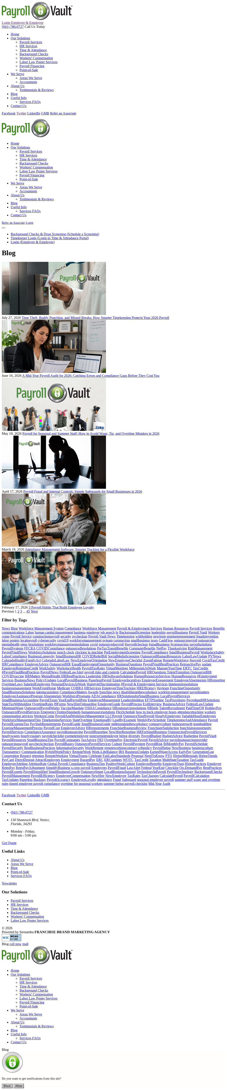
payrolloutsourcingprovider (188, 740)
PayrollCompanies (67, 740)
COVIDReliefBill (94, 656)
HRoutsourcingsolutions (129, 708)
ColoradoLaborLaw (56, 660)
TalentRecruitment (172, 708)
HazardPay (87, 760)
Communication (33, 752)
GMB (45, 113)
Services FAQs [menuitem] (30, 102)
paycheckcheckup (41, 744)
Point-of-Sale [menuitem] (29, 70)
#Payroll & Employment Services (144, 684)
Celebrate (95, 756)
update (206, 664)
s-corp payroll (80, 768)
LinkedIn (33, 113)
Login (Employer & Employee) (33, 242)
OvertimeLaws (12, 684)
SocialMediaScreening (123, 656)
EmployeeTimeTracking (119, 688)
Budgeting (191, 736)
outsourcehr (206, 640)
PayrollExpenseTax (15, 724)
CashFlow (166, 640)
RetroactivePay (190, 664)
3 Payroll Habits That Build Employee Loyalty (61, 607)
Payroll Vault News (101, 636)
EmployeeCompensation (73, 776)
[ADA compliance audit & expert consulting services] (11, 940)
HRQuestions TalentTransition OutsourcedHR (179, 672)
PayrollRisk (154, 744)
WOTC (128, 760)
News (6, 628)
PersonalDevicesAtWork (68, 684)
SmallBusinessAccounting (20, 700)
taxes (154, 640)
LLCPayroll (113, 716)
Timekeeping (125, 636)
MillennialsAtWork (142, 668)
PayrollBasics (64, 744)
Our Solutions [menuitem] (20, 38)
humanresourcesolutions (98, 712)
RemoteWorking (56, 756)
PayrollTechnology (180, 772)
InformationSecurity (70, 748)
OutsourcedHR (60, 664)
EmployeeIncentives (126, 680)
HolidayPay (213, 708)
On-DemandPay (190, 768)
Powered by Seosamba (56, 932)
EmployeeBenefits (149, 764)
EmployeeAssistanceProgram (22, 696)
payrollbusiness (177, 632)
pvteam (107, 640)
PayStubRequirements (45, 724)
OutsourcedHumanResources (160, 656)
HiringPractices (195, 764)
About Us (17, 860)
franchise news (109, 692)
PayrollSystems (12, 648)
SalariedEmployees (36, 684)
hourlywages (11, 736)
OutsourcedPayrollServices (21, 712)
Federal (146, 768)
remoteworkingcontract (120, 748)
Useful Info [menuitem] (19, 98)
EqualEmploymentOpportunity (93, 664)
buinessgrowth (182, 724)
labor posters (11, 640)
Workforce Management (99, 628)
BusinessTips (95, 764)
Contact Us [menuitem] (18, 106)
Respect (25, 756)
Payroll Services (201, 628)
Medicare (63, 688)
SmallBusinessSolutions (18, 692)
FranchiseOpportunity (185, 688)
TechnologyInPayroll (151, 772)
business (80, 632)
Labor (29, 632)
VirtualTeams (78, 756)
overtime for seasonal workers (82, 783)
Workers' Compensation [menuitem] (36, 58)
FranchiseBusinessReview (128, 728)
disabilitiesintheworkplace (139, 692)
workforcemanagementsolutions (67, 644)
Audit (166, 783)
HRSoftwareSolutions (117, 676)
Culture (117, 744)
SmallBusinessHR (68, 656)
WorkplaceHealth (69, 668)
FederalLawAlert (71, 672)
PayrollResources (14, 740)
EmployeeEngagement (157, 680)
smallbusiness (140, 640)
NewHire (97, 776)
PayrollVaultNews (14, 652)
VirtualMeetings (117, 668)
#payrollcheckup (136, 644)
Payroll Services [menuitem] (31, 42)
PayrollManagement (16, 776)
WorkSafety (47, 668)
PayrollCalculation (196, 776)
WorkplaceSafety (212, 652)
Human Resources (176, 628)
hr (116, 632)
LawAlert (133, 768)
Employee (214, 764)
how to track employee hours (156, 712)
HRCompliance (13, 664)
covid (94, 644)
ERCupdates (113, 760)
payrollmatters (199, 692)
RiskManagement (200, 648)
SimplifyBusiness (58, 768)
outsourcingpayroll (15, 744)
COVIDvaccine (13, 676)
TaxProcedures (175, 700)
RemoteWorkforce (176, 660)
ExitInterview (152, 704)
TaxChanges (150, 776)
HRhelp (152, 708)
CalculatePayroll (171, 776)
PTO (168, 756)
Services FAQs (21, 876)
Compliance (73, 628)
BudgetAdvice (172, 736)
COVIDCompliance (50, 648)
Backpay (39, 780)
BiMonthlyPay (173, 744)
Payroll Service (21, 636)
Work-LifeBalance (105, 752)
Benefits (219, 628)
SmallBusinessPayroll (184, 652)
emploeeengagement (181, 636)
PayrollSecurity (12, 748)
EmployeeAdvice (73, 728)
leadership (158, 632)
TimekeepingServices (57, 720)
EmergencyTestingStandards (60, 712)
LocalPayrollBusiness (72, 680)
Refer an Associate (63, 113)
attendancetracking (190, 712)
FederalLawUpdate (199, 704)
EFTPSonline (154, 700)
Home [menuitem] (15, 34)
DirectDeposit (24, 760)
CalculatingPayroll (133, 672)
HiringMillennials (185, 756)
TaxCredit (141, 760)
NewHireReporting (122, 732)
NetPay (161, 648)
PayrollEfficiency (43, 776)
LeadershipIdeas (132, 700)
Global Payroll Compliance (66, 764)
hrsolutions (36, 644)
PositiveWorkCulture (120, 764)
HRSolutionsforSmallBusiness (138, 696)
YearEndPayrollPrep (72, 700)
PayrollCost (51, 728)
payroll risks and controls (101, 672)
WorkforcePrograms (76, 696)
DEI (100, 740)
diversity (134, 736)
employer (93, 632)
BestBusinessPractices (39, 748)
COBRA (77, 688)
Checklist (171, 768)
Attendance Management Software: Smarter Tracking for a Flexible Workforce (80, 549)
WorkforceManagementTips (21, 720)
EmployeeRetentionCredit (20, 668)
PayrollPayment (134, 744)
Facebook (9, 113)
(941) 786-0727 (13, 27)
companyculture (160, 724)
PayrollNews (49, 672)
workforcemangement (173, 692)
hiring (123, 736)
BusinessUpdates (137, 752)
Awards (93, 692)
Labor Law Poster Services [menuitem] (38, 62)
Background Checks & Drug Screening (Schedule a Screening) (55, 234)
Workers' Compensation (27, 916)
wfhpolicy (145, 748)
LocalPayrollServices (175, 696)
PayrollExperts (12, 772)
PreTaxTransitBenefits (112, 648)
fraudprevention (207, 636)
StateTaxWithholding (16, 704)
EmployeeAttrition (15, 764)
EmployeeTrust (173, 764)
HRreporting (216, 680)
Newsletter (9, 883)
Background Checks (25, 912)
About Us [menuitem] (17, 86)
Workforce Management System (41, 628)
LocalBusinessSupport (120, 772)
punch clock (65, 652)
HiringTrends (208, 756)
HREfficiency (146, 688)
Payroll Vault (198, 632)
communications (13, 632)
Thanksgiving (177, 648)
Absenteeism (52, 696)
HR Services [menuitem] (28, 46)
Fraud (117, 780)
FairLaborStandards (116, 756)
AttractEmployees (47, 760)
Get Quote (9, 843)
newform (159, 636)
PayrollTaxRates (93, 668)
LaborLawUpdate (194, 656)
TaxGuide (197, 760)
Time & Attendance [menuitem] (33, 50)
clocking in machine (89, 652)
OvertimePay (113, 740)
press (23, 644)
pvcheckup (79, 636)
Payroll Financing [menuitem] (32, 66)
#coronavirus (179, 644)
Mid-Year (155, 783)
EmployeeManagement (104, 700)
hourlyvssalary (31, 736)
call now (16, 944)
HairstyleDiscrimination (103, 684)
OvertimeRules (42, 704)
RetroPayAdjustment (30, 768)
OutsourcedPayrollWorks (42, 708)
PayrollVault (207, 736)
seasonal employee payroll (155, 780)
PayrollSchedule (196, 744)
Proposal (137, 756)
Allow (18, 1086)
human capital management (54, 632)
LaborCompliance (14, 656)
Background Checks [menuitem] (34, 54)
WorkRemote (94, 748)
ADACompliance (103, 696)
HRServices (92, 688)
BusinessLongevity (41, 656)
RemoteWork (81, 752)
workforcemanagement (85, 640)
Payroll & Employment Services (139, 628)
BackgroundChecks (208, 772)
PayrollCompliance (154, 652)
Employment (70, 760)
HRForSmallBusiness (152, 732)
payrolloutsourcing (70, 732)
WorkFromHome (44, 688)
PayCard (8, 760)
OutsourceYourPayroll (138, 716)
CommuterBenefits (142, 648)
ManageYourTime (169, 668)
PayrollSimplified (35, 772)
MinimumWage (12, 708)
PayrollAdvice (159, 740)
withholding (143, 636)
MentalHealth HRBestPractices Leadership (71, 676)
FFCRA (29, 648)
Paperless (26, 780)
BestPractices (212, 768)
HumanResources (183, 676)
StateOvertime (82, 720)
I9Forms (60, 704)
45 (28, 611)
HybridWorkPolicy (58, 752)
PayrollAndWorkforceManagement (79, 716)
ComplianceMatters (73, 692)
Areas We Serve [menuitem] (31, 78)
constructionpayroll (46, 636)
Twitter (21, 113)
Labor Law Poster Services (30, 920)
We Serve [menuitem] (17, 74)
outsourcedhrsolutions (81, 648)
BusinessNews (24, 680)
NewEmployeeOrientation (88, 660)
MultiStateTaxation (175, 760)
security (65, 636)
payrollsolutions (201, 644)
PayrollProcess (131, 704)
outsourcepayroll (185, 640)
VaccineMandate (72, 708)
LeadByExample (124, 720)
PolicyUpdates (46, 680)
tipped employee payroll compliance (34, 783)
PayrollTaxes (48, 700)
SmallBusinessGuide (95, 724)
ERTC (187, 668)
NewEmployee (115, 776)
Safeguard (129, 780)
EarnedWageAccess (164, 752)
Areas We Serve (22, 864)
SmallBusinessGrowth (64, 772)
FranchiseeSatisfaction (163, 728)
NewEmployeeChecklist (125, 660)
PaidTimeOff (195, 708)
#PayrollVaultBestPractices (20, 672)
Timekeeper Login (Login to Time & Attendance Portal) (50, 238)
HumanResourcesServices (152, 676)
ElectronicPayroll (135, 740)
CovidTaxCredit (213, 660)
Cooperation (10, 756)
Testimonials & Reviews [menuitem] (37, 90)
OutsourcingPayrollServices (187, 732)
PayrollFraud (117, 768)
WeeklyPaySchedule (151, 720)
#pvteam (163, 688)
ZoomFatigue (152, 660)
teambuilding (202, 724)
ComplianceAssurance (40, 732)
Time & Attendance (24, 908)
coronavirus (122, 640)
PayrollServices (12, 732)
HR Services (19, 904)
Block (7, 1086)
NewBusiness (181, 748)
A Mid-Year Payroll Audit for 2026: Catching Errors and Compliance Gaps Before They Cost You (90, 375)
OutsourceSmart (92, 772)
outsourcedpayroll (111, 644)
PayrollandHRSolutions (203, 700)
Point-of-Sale (20, 872)
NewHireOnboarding (82, 704)
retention (38, 756)
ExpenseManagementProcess (22, 728)
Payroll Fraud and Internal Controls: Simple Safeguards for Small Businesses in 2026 (82, 491)
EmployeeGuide (109, 704)
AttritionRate (37, 764)
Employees (99, 768)
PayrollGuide (71, 724)
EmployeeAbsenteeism (190, 680)
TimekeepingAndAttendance (187, 720)
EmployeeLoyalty (83, 780)
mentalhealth (11, 644)
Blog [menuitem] (14, 94)
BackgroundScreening (135, 632)
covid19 (62, 640)
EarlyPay (185, 752)
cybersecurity (47, 640)
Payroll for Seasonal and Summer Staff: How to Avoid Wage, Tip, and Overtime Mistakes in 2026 (90, 433)
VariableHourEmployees (199, 716)
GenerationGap (203, 752)
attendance (104, 780)
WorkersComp (44, 716)
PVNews (214, 656)
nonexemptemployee (103, 736)
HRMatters (32, 676)
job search (107, 632)
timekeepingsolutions (183, 684)
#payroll (195, 660)
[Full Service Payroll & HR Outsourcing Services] (37, 19)
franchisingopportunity (195, 728)
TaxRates (133, 776)
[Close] (3, 227)
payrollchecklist (53, 736)
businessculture (202, 748)
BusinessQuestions (129, 664)
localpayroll (28, 640)
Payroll (213, 720)
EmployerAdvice (37, 664)
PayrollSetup (162, 748)
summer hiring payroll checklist (125, 783)
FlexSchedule (125, 712)
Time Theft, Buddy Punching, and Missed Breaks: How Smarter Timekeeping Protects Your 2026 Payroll (95, 318)
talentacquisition (47, 692)
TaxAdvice (88, 740)
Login (22, 23)
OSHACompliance (98, 708)
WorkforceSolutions (42, 652)
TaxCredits (200, 668)
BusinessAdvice (174, 704)
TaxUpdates (10, 780)
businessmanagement (16, 688)
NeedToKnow (154, 756)
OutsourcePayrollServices (93, 744)
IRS (121, 752)
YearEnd (158, 768)
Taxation (155, 760)
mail (25, 944)
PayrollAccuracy (58, 780)
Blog (14, 628)
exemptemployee (76, 736)
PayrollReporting (96, 732)
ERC (99, 760)
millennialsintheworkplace (129, 724)
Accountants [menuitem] (28, 82)
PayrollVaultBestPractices (161, 664)
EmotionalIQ (102, 720)
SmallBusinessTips (40, 740)
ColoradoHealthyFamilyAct (21, 660)
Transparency (11, 752)
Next (34, 611)
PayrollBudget (151, 736)
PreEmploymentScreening (122, 652)
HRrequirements (97, 728)
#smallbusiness (159, 644)
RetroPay (8, 768)
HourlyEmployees (168, 716)
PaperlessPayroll (100, 680)
